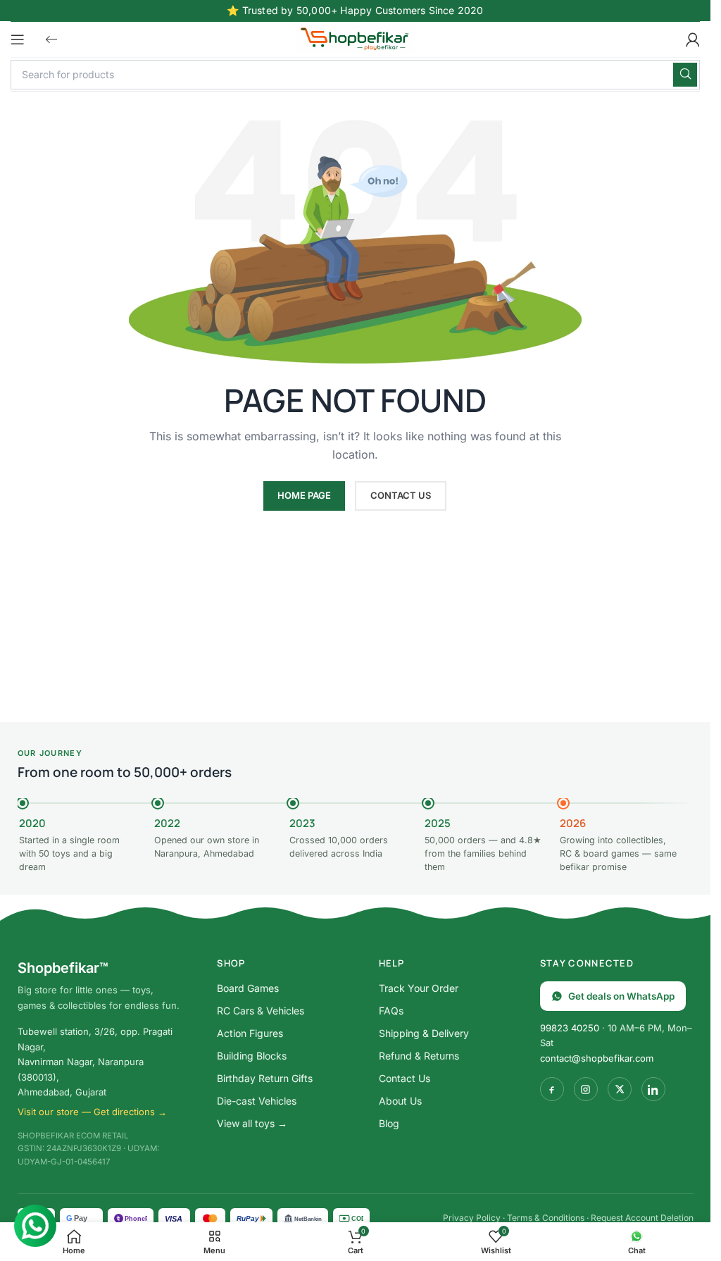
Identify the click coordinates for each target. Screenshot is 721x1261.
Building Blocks (252, 1056)
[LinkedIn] (653, 1089)
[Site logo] (355, 38)
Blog (389, 1123)
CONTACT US (400, 495)
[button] (51, 39)
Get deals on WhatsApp (621, 996)
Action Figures (250, 1033)
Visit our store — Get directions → (92, 1111)
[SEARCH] (685, 75)
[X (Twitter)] (620, 1089)
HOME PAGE (304, 495)
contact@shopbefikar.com (596, 1058)
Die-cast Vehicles (256, 1101)
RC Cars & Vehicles (260, 1011)
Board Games (248, 988)
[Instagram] (586, 1089)
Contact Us (404, 1078)
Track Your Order (418, 988)
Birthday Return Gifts (265, 1078)
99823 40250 (569, 1027)
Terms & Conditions (545, 1217)
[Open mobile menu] (18, 39)
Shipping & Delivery (424, 1033)
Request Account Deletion (642, 1217)
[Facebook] (552, 1089)
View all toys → (252, 1123)
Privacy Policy (472, 1217)
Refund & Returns (419, 1056)
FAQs (391, 1011)
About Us (400, 1101)
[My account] (693, 39)
